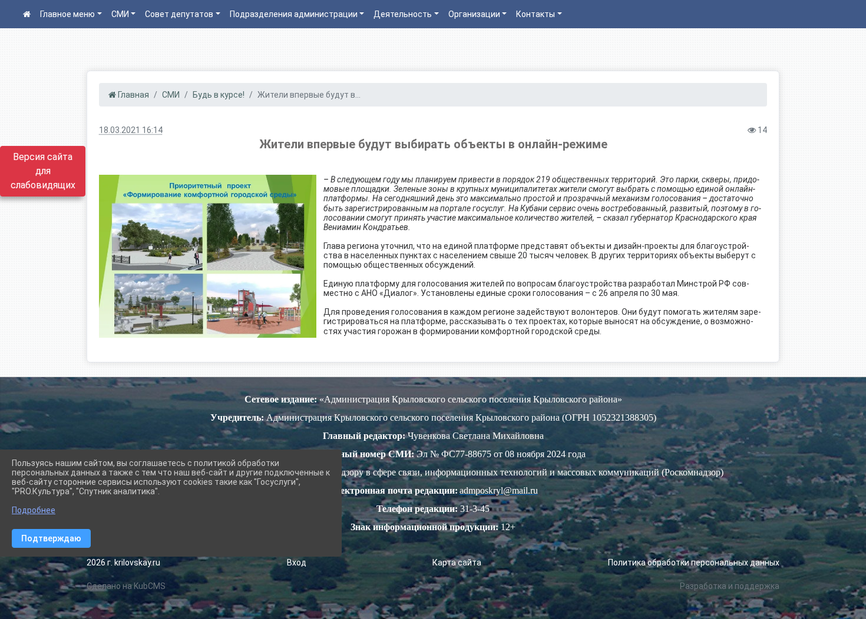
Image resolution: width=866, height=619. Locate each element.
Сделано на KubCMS (126, 586)
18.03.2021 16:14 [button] (131, 130)
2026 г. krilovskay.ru (123, 562)
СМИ (120, 14)
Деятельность (402, 14)
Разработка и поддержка (729, 586)
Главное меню (67, 14)
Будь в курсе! (218, 94)
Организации (474, 14)
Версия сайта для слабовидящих (43, 171)
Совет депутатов (179, 14)
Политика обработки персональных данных (693, 562)
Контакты (535, 14)
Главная (132, 94)
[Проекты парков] (207, 256)
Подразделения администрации (294, 14)
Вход (296, 562)
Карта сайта (456, 562)
